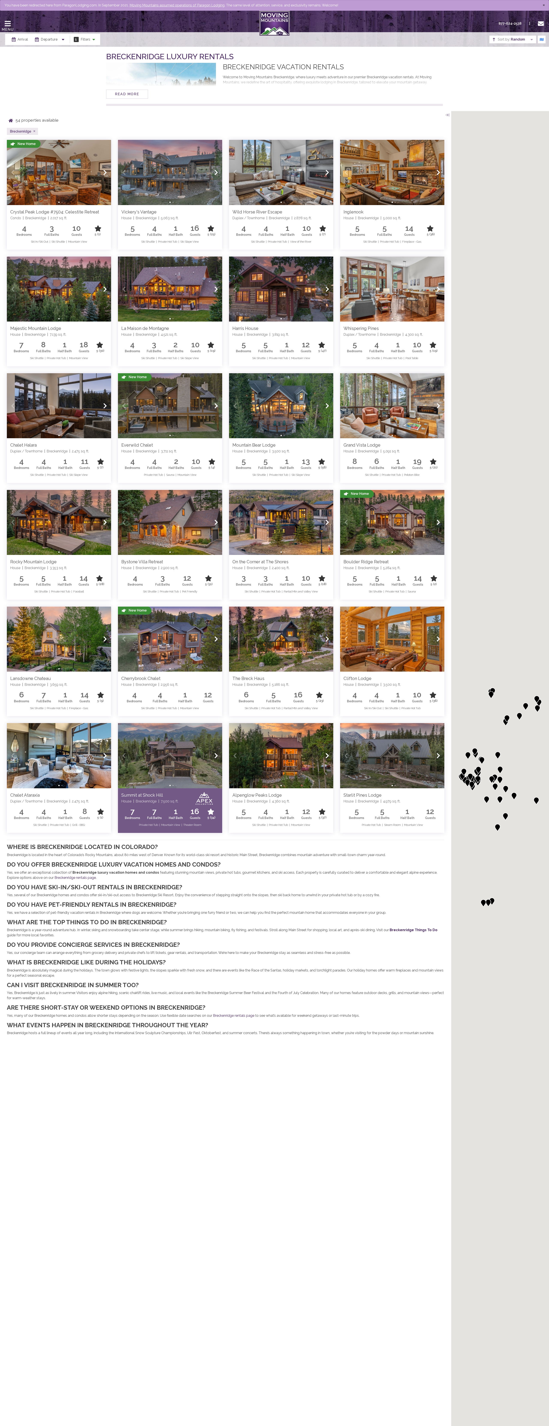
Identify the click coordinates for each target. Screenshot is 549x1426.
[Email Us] (541, 23)
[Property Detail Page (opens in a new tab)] (59, 172)
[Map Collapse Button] (447, 115)
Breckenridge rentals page (75, 878)
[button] (13, 172)
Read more (127, 94)
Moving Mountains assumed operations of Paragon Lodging (177, 5)
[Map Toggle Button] (542, 39)
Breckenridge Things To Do (413, 930)
